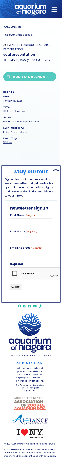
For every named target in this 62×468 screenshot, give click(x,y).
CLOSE (56, 169)
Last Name (23, 231)
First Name (23, 215)
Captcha (16, 264)
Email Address (26, 248)
